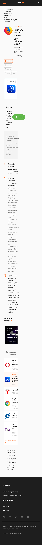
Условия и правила (21, 526)
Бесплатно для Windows (18, 52)
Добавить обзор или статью (13, 496)
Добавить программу (10, 492)
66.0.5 (18, 47)
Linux (8, 73)
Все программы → (10, 441)
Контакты (6, 507)
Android (9, 65)
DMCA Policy (7, 526)
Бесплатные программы (8, 10)
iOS (15, 73)
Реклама (6, 510)
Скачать (21, 117)
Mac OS (9, 69)
